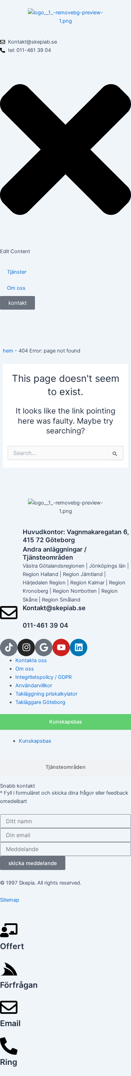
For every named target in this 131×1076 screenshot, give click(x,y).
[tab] (65, 722)
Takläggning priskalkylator (46, 694)
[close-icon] (65, 243)
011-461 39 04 (45, 625)
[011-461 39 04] (8, 630)
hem (8, 351)
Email (10, 1023)
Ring (8, 1062)
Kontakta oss (31, 660)
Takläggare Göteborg (40, 702)
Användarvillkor (33, 685)
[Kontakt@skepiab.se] (8, 612)
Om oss (16, 288)
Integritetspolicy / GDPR (43, 677)
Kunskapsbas (35, 741)
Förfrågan (19, 985)
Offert (12, 946)
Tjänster (16, 272)
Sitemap (9, 900)
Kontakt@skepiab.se (54, 608)
